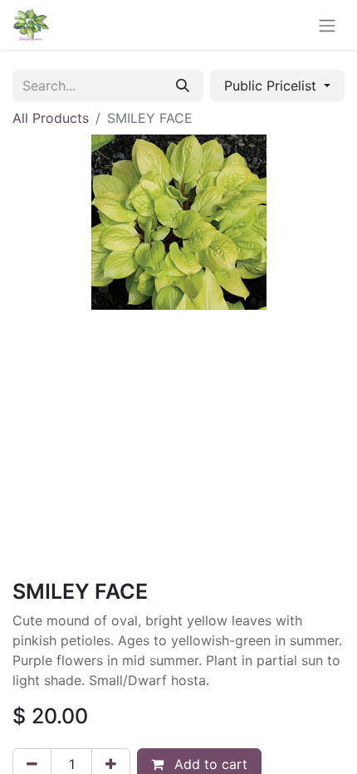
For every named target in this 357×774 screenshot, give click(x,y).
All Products (50, 118)
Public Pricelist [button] (272, 85)
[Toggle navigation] (327, 25)
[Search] (182, 85)
